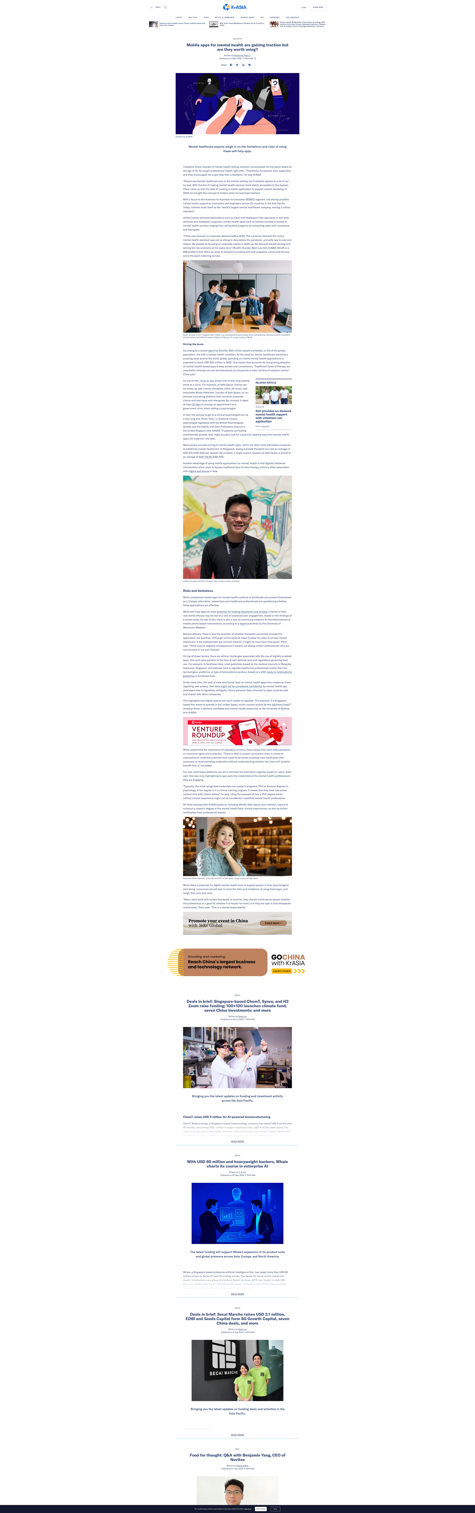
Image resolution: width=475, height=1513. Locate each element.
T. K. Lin (242, 1172)
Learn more (247, 1509)
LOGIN (303, 7)
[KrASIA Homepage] (234, 7)
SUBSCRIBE (318, 7)
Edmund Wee (242, 1465)
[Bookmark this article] (255, 58)
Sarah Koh (266, 426)
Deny (275, 1509)
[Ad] (237, 962)
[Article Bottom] (237, 923)
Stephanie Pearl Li (242, 55)
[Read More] (237, 731)
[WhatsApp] (249, 65)
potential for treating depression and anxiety (242, 611)
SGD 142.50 (205, 456)
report (211, 350)
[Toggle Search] (165, 7)
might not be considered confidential (241, 686)
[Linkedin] (243, 65)
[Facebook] (231, 65)
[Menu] (151, 7)
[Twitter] (237, 65)
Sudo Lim (242, 1016)
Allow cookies (260, 1509)
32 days (196, 404)
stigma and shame (199, 471)
